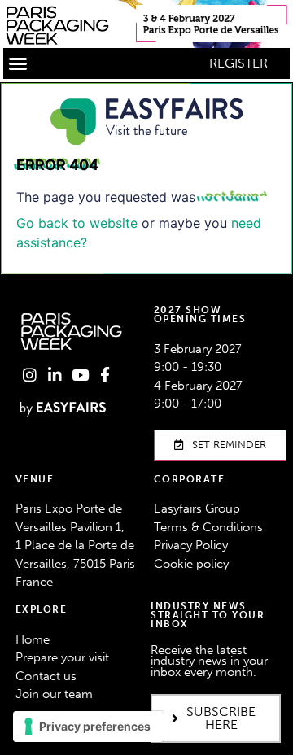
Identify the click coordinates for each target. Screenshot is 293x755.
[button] (18, 63)
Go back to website (77, 223)
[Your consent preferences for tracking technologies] (88, 726)
